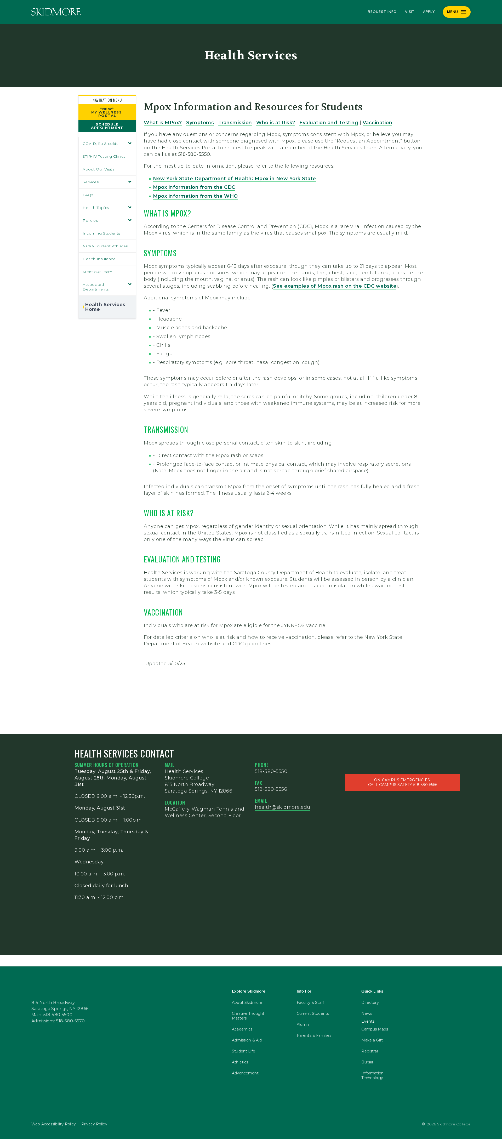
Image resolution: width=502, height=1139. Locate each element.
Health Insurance (99, 259)
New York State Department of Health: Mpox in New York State (234, 178)
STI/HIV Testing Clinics (104, 156)
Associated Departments (96, 287)
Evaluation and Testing (328, 123)
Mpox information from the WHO (195, 196)
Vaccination (377, 123)
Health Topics (96, 207)
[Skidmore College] (56, 12)
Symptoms (200, 123)
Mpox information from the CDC (194, 187)
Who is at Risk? (275, 123)
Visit (410, 12)
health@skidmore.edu (282, 807)
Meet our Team (97, 271)
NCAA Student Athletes (105, 246)
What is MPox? (163, 123)
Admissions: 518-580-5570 (58, 1021)
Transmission (235, 123)
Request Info (382, 12)
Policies (90, 220)
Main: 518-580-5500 (51, 1014)
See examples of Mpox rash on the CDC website (334, 286)
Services (91, 182)
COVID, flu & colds (100, 143)
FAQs (88, 194)
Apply (429, 12)
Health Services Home (105, 307)
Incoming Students (101, 233)
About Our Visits (98, 169)
